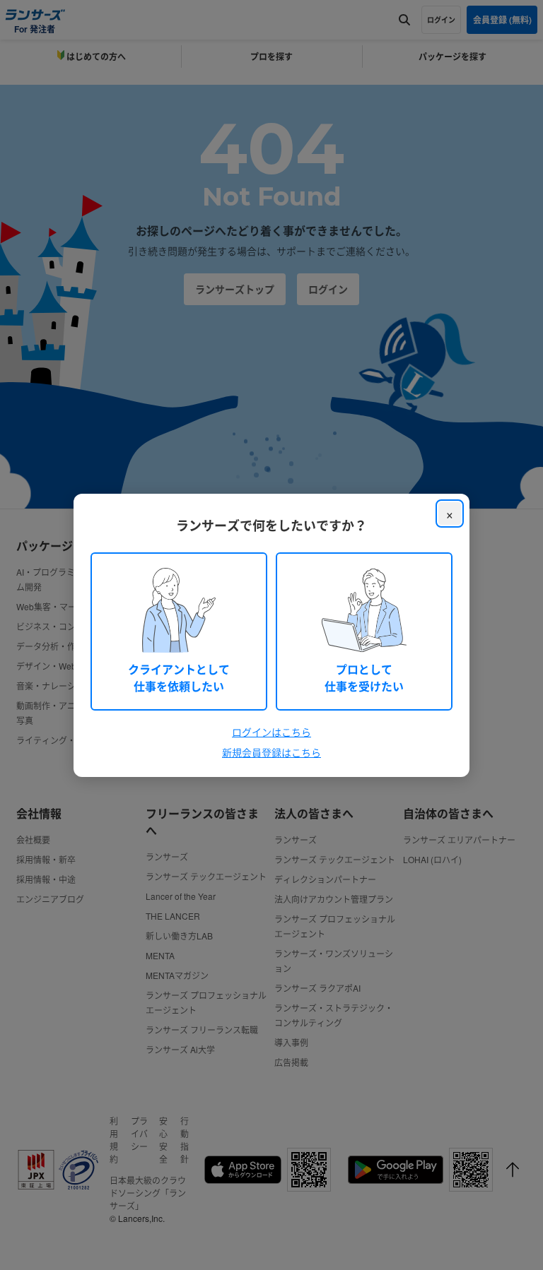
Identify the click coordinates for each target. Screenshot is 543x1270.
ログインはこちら (271, 732)
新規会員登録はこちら (271, 752)
